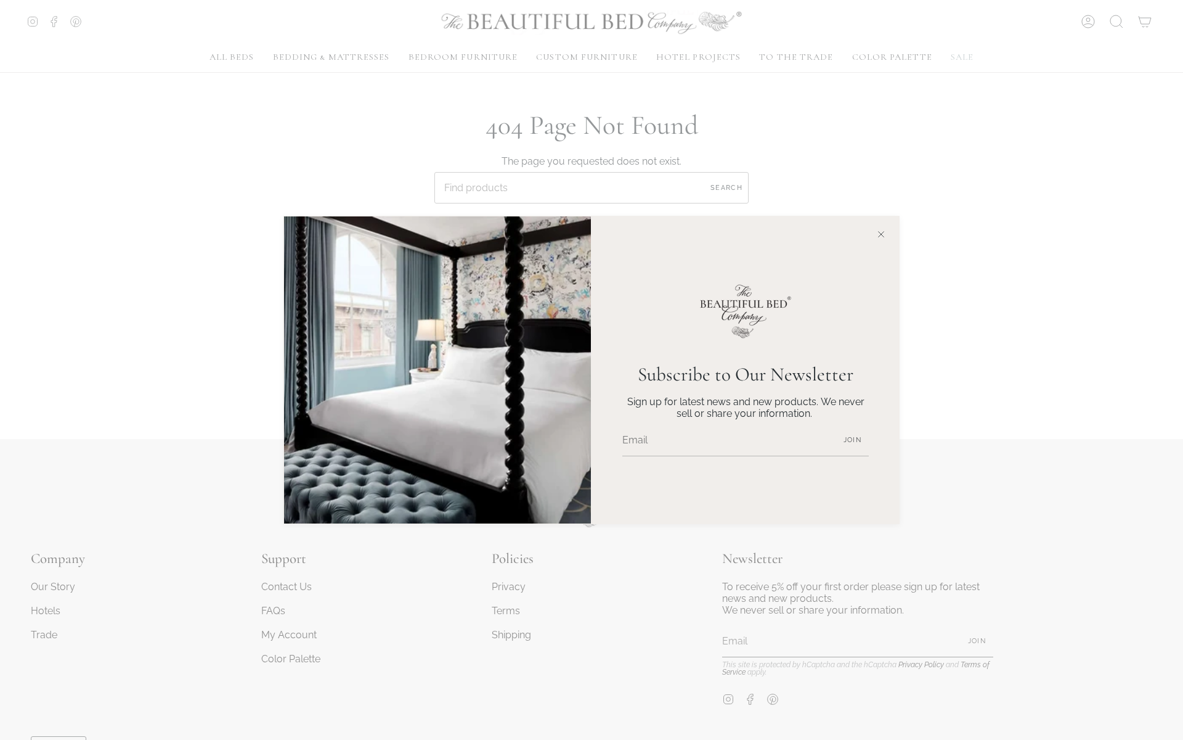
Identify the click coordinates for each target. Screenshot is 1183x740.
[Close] (881, 234)
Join (852, 440)
